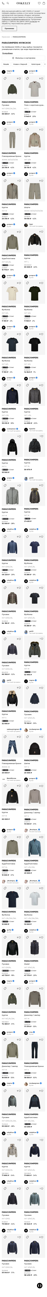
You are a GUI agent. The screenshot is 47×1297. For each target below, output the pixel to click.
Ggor (31, 224)
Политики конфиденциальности (16, 19)
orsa (31, 1032)
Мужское (6, 37)
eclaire (9, 478)
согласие (33, 21)
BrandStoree (11, 778)
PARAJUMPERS (9, 102)
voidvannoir (11, 429)
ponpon (32, 71)
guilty (9, 930)
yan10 (31, 478)
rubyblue (10, 529)
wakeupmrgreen (13, 729)
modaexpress (34, 729)
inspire (9, 71)
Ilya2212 (32, 429)
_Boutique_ (33, 829)
